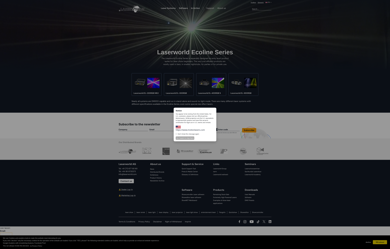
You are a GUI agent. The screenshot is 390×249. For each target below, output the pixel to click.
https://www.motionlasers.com (190, 130)
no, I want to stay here (185, 138)
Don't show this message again (188, 134)
